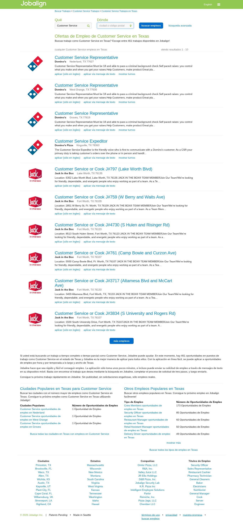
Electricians (199, 486)
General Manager (200, 493)
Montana (96, 475)
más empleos (121, 340)
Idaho (95, 500)
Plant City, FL (43, 489)
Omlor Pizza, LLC (147, 465)
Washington (95, 497)
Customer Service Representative (86, 57)
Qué (58, 20)
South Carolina (95, 479)
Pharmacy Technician (199, 475)
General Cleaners (200, 479)
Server (199, 500)
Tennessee (95, 493)
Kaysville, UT (43, 486)
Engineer (199, 504)
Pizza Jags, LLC (147, 500)
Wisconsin (95, 468)
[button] (219, 4)
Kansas (95, 489)
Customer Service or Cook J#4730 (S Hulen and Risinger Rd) (112, 224)
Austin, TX (43, 482)
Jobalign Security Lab (147, 482)
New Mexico (95, 472)
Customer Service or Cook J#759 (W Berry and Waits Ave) (110, 197)
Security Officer (199, 465)
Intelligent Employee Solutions (147, 489)
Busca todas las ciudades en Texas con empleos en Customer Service (69, 433)
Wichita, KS (43, 479)
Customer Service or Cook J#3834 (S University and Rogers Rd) (115, 313)
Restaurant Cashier (199, 472)
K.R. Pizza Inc (147, 486)
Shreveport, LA (43, 500)
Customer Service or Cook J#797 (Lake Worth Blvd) (103, 169)
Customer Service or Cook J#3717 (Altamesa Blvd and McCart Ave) (113, 283)
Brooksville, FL (43, 468)
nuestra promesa (192, 514)
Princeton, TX (43, 465)
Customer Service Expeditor (81, 141)
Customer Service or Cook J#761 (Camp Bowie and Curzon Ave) (115, 252)
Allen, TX (43, 475)
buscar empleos (151, 25)
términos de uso (151, 514)
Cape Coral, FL (43, 493)
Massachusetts (95, 465)
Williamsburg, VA (43, 497)
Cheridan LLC (147, 504)
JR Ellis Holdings (147, 475)
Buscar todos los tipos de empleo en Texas (173, 449)
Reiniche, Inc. (147, 497)
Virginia (95, 482)
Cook (199, 497)
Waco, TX (43, 472)
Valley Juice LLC (147, 472)
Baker (199, 482)
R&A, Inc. (147, 468)
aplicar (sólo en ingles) (67, 74)
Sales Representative (199, 468)
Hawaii (95, 504)
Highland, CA (43, 504)
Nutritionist (199, 489)
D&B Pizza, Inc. (147, 479)
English (208, 4)
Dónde (102, 20)
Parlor (147, 493)
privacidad (171, 514)
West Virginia (95, 486)
